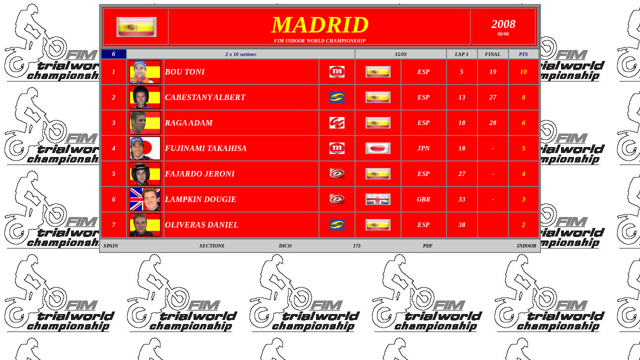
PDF (428, 245)
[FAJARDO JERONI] (145, 182)
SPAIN (111, 245)
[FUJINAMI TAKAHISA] (145, 157)
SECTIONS (212, 245)
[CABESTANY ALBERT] (145, 106)
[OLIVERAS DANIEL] (145, 234)
